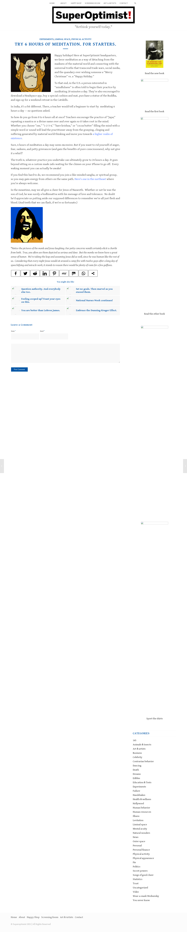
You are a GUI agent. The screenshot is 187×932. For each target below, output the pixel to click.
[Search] (135, 3)
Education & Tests (142, 782)
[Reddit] (35, 273)
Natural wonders (141, 833)
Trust (136, 883)
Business (137, 753)
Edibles (136, 778)
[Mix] (73, 273)
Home (14, 917)
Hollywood (138, 803)
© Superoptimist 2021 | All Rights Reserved (31, 924)
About (22, 917)
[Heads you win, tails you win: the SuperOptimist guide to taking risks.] (185, 466)
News (135, 837)
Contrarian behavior (143, 761)
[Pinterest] (54, 273)
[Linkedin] (44, 273)
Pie (134, 862)
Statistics (137, 879)
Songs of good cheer (143, 875)
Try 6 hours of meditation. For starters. (65, 44)
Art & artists (139, 748)
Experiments (47, 39)
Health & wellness (142, 799)
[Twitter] (25, 273)
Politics (136, 866)
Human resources (142, 811)
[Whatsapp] (83, 273)
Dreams (137, 774)
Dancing (137, 765)
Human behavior (141, 807)
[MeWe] (64, 273)
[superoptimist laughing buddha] (31, 73)
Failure (136, 790)
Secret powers (140, 870)
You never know (141, 900)
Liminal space (62, 39)
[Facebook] (15, 273)
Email (42, 331)
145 (134, 740)
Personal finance (141, 849)
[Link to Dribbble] (174, 18)
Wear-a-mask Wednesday (146, 896)
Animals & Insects (142, 744)
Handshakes (139, 795)
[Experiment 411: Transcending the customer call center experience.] (2, 466)
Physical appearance (143, 858)
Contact (79, 917)
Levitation (138, 820)
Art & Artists (66, 917)
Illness (136, 816)
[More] (93, 273)
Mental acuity (140, 828)
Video (136, 891)
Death (136, 769)
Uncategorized (140, 887)
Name (13, 331)
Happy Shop (33, 917)
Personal (137, 845)
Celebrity (137, 757)
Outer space (139, 841)
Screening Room (49, 917)
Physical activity (81, 39)
